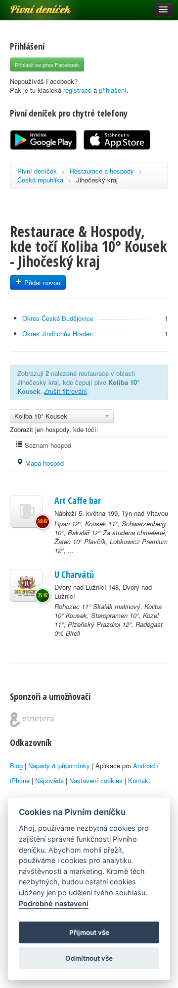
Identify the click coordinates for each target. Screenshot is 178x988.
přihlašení (113, 90)
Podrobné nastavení (54, 903)
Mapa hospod (43, 463)
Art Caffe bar (77, 500)
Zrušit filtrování (65, 391)
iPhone (20, 780)
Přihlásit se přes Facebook (47, 64)
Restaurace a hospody (102, 171)
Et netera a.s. (32, 719)
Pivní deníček (29, 6)
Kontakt (139, 780)
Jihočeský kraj (97, 180)
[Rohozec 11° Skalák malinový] (26, 585)
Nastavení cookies (96, 780)
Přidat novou (41, 282)
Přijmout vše (89, 932)
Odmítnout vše (89, 958)
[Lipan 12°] (26, 511)
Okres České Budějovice (57, 318)
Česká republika (40, 180)
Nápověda (49, 780)
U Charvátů (74, 574)
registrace (77, 90)
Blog (16, 765)
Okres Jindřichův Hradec (57, 333)
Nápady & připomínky (59, 765)
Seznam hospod (47, 445)
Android (144, 765)
